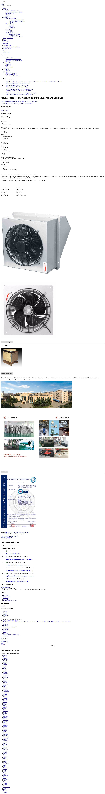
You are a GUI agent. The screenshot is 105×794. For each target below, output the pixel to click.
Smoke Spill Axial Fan (6, 539)
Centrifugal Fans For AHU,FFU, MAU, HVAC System (19, 90)
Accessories (9, 30)
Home (4, 8)
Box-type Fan (12, 27)
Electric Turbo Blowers (14, 34)
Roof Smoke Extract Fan (6, 537)
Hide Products (6, 52)
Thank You (5, 636)
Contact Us (5, 41)
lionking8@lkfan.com (5, 587)
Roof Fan (11, 26)
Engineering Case (10, 13)
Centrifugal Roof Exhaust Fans (54, 621)
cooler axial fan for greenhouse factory (17, 565)
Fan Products (6, 17)
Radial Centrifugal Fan (26, 621)
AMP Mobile (15, 620)
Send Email (3, 639)
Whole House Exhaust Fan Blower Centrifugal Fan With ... (19, 94)
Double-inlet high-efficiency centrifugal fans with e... (18, 83)
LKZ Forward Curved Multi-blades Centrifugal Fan (17, 532)
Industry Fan (9, 29)
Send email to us (4, 110)
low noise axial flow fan (13, 554)
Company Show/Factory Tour (13, 10)
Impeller (11, 31)
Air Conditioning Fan (11, 18)
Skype (2, 643)
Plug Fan (11, 22)
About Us (5, 9)
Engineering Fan (10, 23)
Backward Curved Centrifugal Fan (17, 21)
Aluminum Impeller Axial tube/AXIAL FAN (19, 559)
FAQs (4, 40)
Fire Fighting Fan (10, 32)
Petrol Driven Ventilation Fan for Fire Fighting (14, 533)
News (4, 39)
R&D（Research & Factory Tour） (14, 12)
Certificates (8, 16)
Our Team (8, 14)
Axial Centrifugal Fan (16, 621)
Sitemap (9, 620)
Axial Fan (11, 25)
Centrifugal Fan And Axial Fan (39, 621)
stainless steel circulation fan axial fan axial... (19, 570)
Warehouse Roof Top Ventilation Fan (17, 581)
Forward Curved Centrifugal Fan (16, 20)
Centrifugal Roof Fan (66, 621)
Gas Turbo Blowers (13, 35)
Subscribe (3, 606)
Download (5, 43)
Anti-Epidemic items (8, 38)
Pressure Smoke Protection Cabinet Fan (9, 536)
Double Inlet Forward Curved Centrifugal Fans (17, 86)
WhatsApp (5, 641)
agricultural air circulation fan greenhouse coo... (20, 576)
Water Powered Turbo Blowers (16, 36)
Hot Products (3, 620)
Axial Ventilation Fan (5, 621)
